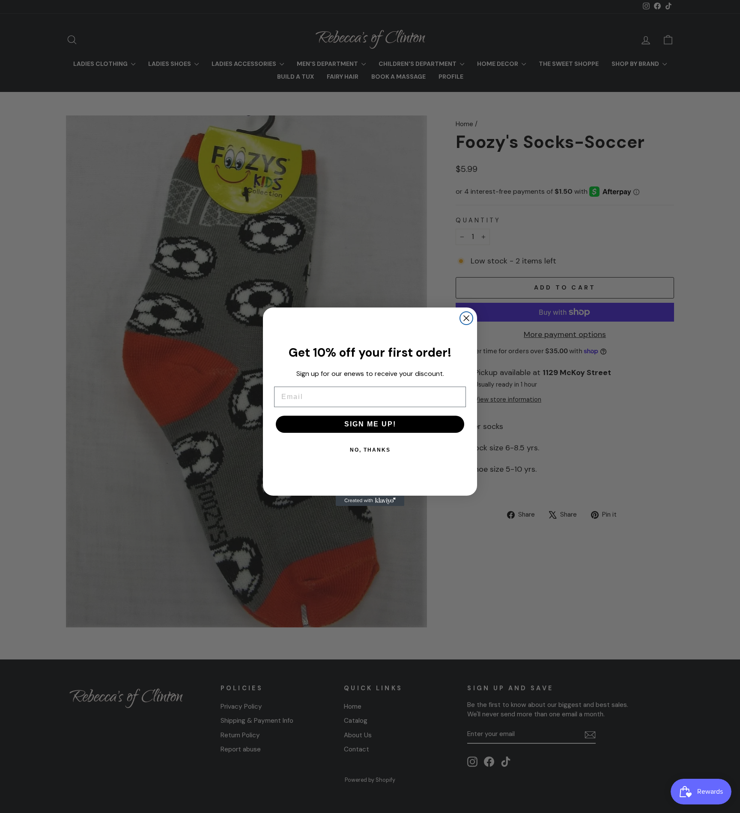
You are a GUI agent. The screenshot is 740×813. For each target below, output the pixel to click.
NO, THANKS (370, 450)
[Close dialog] (466, 318)
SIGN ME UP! (370, 424)
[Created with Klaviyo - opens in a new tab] (370, 501)
